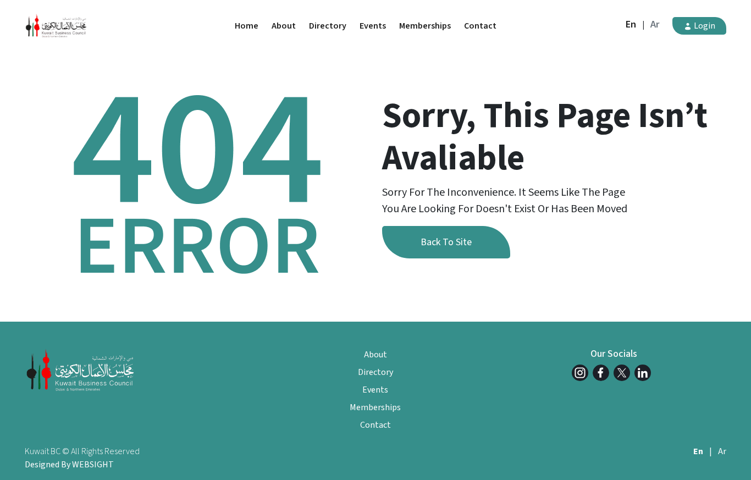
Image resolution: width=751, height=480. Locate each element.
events (373, 26)
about (284, 26)
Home (246, 26)
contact (480, 26)
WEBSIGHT (93, 465)
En (631, 24)
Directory (327, 26)
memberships (425, 26)
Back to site (446, 242)
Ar (654, 24)
